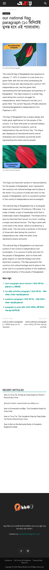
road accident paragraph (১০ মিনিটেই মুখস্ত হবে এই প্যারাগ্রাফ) (13, 324)
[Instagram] (27, 551)
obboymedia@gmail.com (29, 534)
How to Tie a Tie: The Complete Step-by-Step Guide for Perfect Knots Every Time (25, 417)
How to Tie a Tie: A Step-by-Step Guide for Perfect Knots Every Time (24, 396)
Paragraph (13, 9)
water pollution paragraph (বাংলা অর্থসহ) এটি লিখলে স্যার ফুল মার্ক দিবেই (35, 324)
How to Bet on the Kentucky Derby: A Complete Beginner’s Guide (23, 425)
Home (5, 9)
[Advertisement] (24, 358)
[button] (4, 3)
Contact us (8, 560)
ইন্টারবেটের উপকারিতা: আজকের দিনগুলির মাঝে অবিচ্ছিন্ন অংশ (21, 403)
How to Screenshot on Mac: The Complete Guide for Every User (25, 410)
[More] (34, 37)
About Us (24, 563)
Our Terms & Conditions (22, 560)
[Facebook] (21, 551)
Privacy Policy (37, 560)
